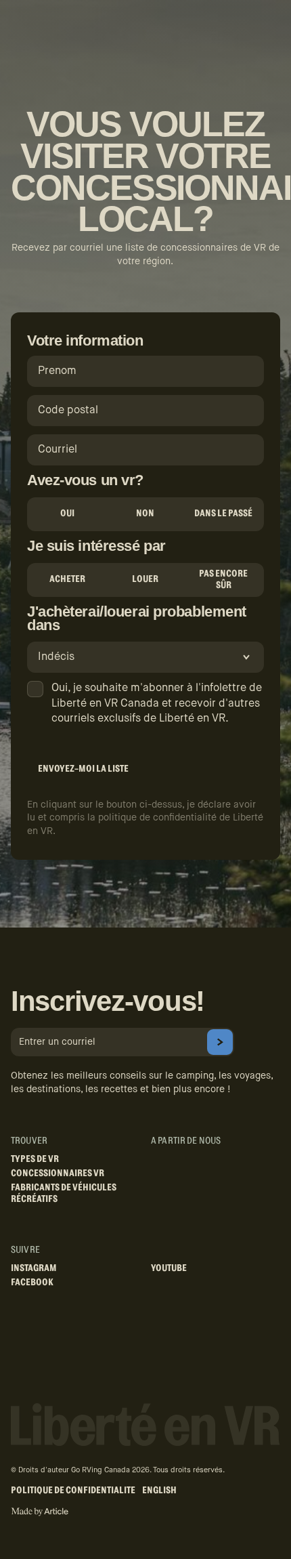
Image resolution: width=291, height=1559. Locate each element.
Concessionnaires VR (57, 1173)
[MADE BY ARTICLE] (39, 1512)
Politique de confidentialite (73, 1490)
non (145, 513)
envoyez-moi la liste (83, 769)
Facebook (32, 1282)
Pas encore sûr (223, 579)
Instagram (34, 1268)
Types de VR (35, 1159)
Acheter (67, 579)
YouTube (169, 1268)
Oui (67, 513)
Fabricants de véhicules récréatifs (63, 1193)
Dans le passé (223, 513)
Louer (145, 579)
